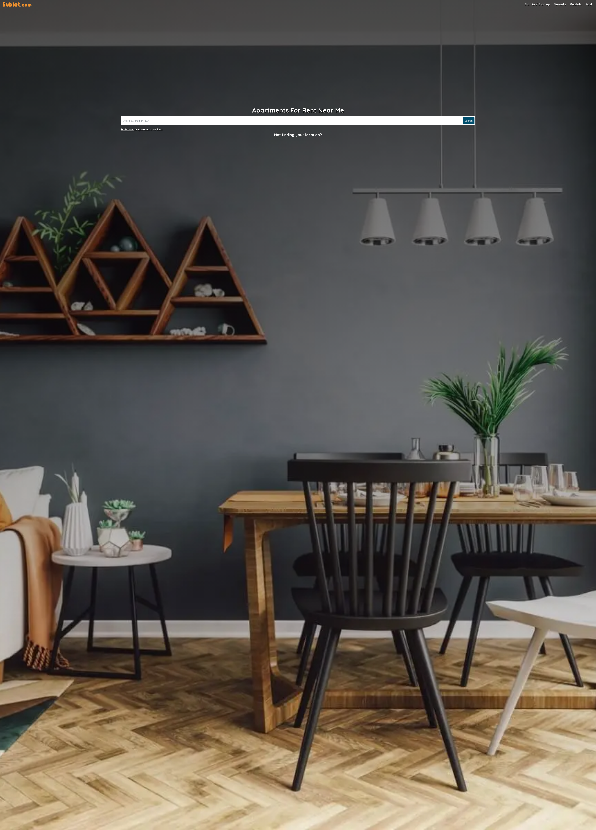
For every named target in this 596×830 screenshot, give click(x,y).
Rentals (576, 4)
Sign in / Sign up (537, 4)
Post (588, 4)
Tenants (560, 4)
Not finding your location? (298, 134)
